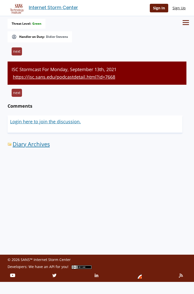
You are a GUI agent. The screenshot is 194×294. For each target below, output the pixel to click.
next (16, 51)
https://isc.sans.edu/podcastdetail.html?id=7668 (64, 77)
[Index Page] (16, 8)
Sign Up (179, 8)
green (36, 24)
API (52, 266)
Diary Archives (31, 144)
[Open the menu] (185, 22)
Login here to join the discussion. (45, 122)
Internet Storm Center (53, 7)
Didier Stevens (57, 37)
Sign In (159, 8)
